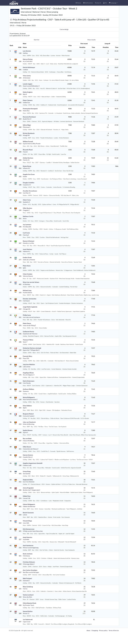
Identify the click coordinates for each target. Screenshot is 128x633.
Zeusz (25, 218)
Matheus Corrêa (28, 216)
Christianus (26, 556)
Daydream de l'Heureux (30, 334)
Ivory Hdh (26, 523)
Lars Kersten (27, 51)
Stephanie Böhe (28, 480)
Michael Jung (27, 290)
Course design (64, 29)
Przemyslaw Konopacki (30, 108)
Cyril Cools (26, 233)
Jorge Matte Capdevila (30, 307)
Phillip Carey (27, 315)
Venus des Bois (27, 597)
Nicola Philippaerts (29, 397)
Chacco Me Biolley (28, 440)
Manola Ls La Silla (28, 243)
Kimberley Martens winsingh (32, 348)
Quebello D (26, 202)
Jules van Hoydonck (29, 422)
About (88, 630)
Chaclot (25, 152)
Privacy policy (103, 630)
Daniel (25, 176)
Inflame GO (26, 168)
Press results (92, 40)
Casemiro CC (27, 185)
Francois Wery (27, 356)
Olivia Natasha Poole (29, 603)
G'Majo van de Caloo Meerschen (33, 531)
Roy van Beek (27, 438)
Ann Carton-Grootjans (30, 570)
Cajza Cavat (26, 621)
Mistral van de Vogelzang (30, 547)
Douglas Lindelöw (28, 182)
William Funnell (28, 141)
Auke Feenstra (27, 537)
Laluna (25, 515)
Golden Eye (26, 102)
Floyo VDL (26, 358)
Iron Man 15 (26, 193)
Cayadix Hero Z (27, 457)
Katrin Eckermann (28, 381)
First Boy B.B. (27, 227)
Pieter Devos (27, 323)
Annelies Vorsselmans (30, 191)
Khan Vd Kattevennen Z (30, 399)
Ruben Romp (27, 166)
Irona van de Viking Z (29, 325)
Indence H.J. (26, 251)
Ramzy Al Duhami (28, 241)
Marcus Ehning (27, 59)
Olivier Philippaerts (29, 504)
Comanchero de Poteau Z (30, 449)
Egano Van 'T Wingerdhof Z (31, 350)
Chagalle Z (26, 210)
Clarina (25, 589)
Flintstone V (26, 127)
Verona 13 (26, 613)
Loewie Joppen (27, 84)
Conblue (25, 69)
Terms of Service (114, 630)
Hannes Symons (28, 455)
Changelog (94, 630)
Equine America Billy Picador (32, 143)
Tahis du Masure (28, 276)
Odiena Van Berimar (29, 506)
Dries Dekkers (27, 405)
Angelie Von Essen (29, 174)
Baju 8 (25, 94)
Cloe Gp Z (26, 235)
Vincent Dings (27, 521)
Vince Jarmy (27, 75)
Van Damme (26, 473)
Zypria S (25, 432)
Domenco (26, 391)
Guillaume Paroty (28, 331)
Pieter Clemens (28, 100)
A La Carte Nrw (27, 61)
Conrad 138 (26, 498)
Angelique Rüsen (28, 373)
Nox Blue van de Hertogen (31, 572)
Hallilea (25, 53)
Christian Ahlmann (29, 562)
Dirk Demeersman (28, 529)
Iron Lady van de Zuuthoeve (31, 317)
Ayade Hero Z (27, 119)
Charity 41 (26, 160)
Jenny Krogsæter (28, 488)
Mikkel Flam (27, 496)
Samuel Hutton (28, 611)
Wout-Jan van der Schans (31, 282)
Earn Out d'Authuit (28, 482)
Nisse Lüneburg (28, 586)
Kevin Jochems (27, 554)
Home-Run (26, 110)
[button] (113, 3)
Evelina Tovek (27, 257)
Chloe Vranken (27, 274)
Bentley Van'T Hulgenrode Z (31, 490)
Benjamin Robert (28, 414)
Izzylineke (26, 539)
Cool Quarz (26, 301)
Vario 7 (25, 342)
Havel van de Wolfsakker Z (31, 86)
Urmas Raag (27, 471)
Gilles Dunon (27, 447)
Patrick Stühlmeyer (29, 67)
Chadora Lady (27, 465)
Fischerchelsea (27, 292)
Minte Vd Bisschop (28, 424)
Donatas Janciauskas (29, 299)
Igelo (24, 268)
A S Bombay (26, 284)
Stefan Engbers (28, 92)
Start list (36, 40)
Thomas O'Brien (28, 340)
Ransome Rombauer (29, 117)
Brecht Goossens (28, 512)
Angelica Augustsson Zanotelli (32, 463)
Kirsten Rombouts (29, 133)
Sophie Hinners (28, 430)
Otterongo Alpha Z (28, 564)
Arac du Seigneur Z (28, 375)
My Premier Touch (28, 605)
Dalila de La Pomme (29, 259)
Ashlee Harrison (28, 158)
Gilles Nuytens (27, 208)
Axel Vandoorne (28, 545)
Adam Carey (27, 200)
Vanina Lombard (28, 595)
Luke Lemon (26, 366)
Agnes (25, 408)
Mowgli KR (26, 135)
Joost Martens (27, 249)
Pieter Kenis (27, 266)
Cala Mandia (27, 383)
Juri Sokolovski (28, 619)
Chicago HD (26, 309)
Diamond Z (26, 580)
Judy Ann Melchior (29, 364)
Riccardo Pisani (28, 150)
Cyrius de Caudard (28, 416)
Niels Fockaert (27, 578)
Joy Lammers (27, 224)
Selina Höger (27, 125)
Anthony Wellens (28, 389)
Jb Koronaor (26, 78)
